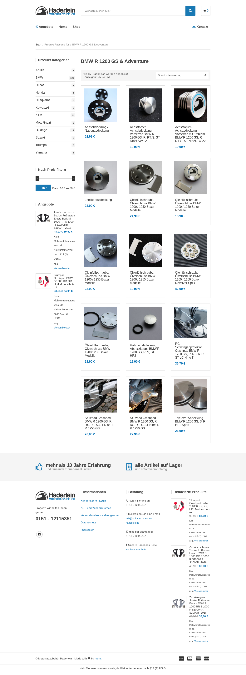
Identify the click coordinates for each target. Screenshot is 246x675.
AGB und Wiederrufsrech (96, 507)
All (108, 76)
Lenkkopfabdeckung (98, 199)
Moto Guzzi (43, 122)
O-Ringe (41, 130)
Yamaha (41, 152)
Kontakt (202, 26)
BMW (39, 77)
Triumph (41, 145)
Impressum (87, 529)
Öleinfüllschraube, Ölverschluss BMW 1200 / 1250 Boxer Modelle (142, 205)
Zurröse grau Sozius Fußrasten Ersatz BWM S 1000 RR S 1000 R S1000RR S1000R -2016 (199, 605)
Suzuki (40, 137)
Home (63, 26)
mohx (98, 658)
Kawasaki (42, 107)
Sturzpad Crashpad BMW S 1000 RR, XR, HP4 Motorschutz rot (64, 281)
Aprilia (40, 70)
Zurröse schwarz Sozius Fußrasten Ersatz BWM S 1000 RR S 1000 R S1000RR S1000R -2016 (64, 220)
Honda (40, 92)
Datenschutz (88, 522)
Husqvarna (43, 100)
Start (38, 44)
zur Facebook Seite (136, 549)
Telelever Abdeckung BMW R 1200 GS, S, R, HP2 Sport (190, 421)
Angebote (46, 26)
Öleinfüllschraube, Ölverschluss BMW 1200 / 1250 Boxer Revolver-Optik (187, 278)
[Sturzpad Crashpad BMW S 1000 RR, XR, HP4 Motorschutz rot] (43, 281)
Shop (77, 26)
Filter (43, 187)
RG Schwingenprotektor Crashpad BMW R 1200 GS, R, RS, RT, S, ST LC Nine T (190, 350)
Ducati (40, 85)
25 (99, 76)
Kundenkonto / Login (93, 500)
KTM (39, 115)
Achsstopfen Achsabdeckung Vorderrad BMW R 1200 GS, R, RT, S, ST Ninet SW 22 (145, 134)
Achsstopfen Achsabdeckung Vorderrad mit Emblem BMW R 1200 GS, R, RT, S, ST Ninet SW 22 (190, 134)
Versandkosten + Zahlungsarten (100, 515)
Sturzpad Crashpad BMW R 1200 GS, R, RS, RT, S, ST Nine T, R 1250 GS (99, 423)
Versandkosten (62, 268)
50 (104, 76)
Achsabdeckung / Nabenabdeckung (97, 128)
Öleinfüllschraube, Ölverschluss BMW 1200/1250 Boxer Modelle (97, 350)
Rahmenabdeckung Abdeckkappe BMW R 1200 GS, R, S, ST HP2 (145, 350)
